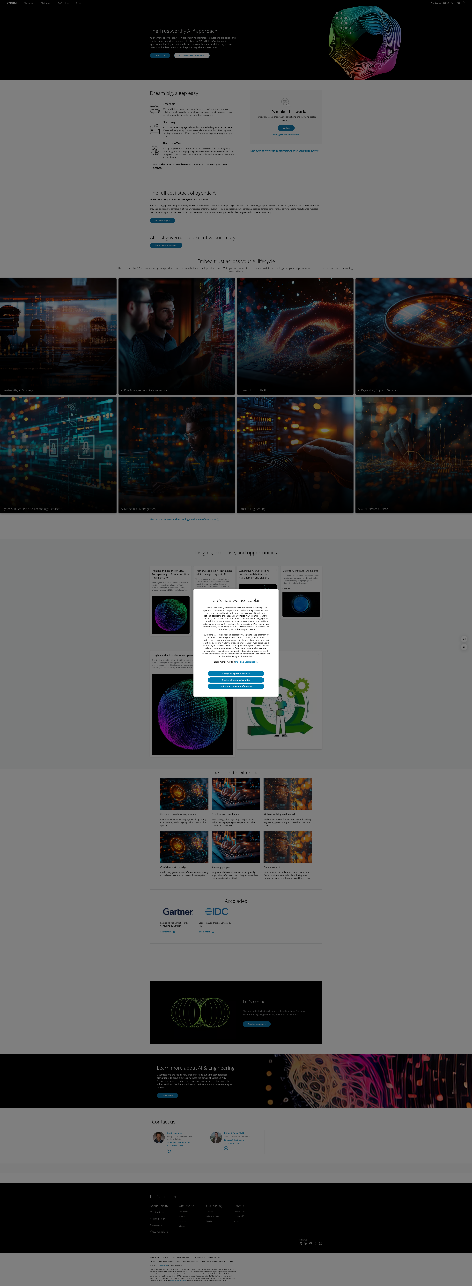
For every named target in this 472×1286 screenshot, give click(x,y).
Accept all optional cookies (236, 673)
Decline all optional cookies (236, 680)
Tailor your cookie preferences (236, 686)
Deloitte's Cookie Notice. (246, 661)
